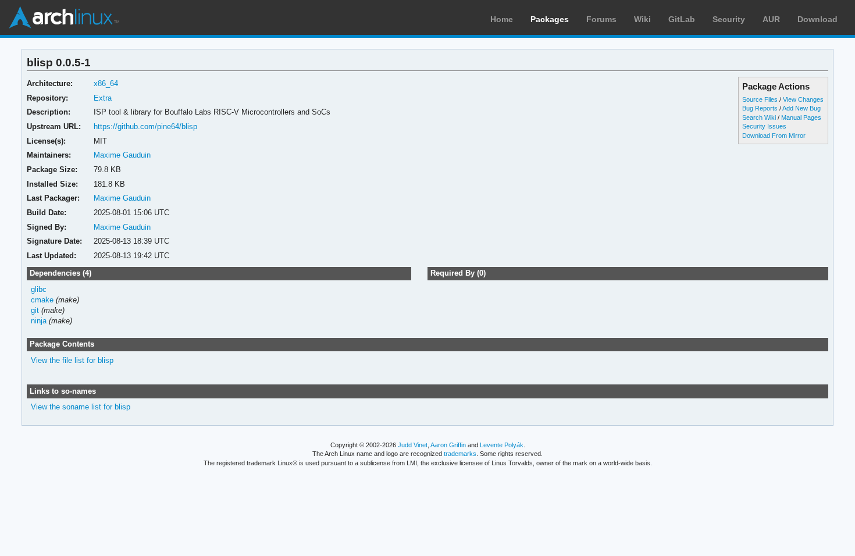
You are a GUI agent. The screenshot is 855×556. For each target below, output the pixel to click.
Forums (601, 19)
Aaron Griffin (448, 444)
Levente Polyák (501, 444)
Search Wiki (759, 117)
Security (728, 19)
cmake (42, 299)
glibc (39, 289)
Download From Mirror (774, 135)
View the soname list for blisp (80, 406)
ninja (39, 320)
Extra (103, 98)
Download (817, 19)
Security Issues (764, 126)
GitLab (681, 19)
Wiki (642, 19)
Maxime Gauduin (122, 155)
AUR (771, 19)
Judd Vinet (413, 444)
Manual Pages (801, 117)
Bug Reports (760, 108)
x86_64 (106, 83)
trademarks (460, 453)
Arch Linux (64, 17)
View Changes (803, 99)
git (35, 310)
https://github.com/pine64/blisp (145, 126)
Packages (549, 19)
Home (501, 19)
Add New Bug (801, 108)
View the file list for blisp (72, 360)
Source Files (760, 99)
